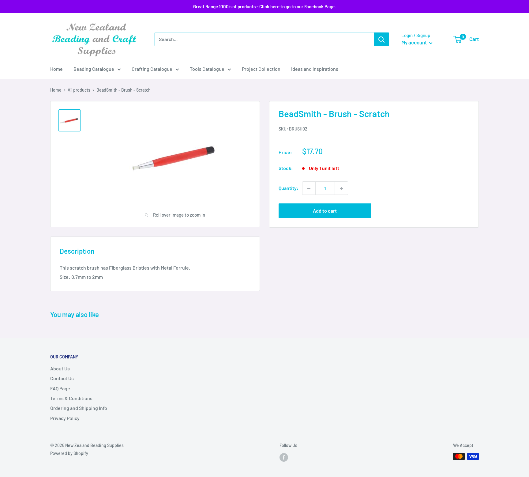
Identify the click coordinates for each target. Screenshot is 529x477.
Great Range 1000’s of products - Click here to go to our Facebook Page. (264, 6)
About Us (60, 368)
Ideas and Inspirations (314, 69)
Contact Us (62, 378)
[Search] (381, 39)
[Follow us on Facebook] (284, 457)
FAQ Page (60, 388)
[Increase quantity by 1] (341, 188)
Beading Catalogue (93, 69)
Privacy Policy (65, 418)
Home (56, 69)
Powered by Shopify (69, 453)
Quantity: (288, 188)
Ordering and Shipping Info (78, 408)
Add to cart (325, 211)
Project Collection (261, 69)
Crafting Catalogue (152, 69)
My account (414, 42)
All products (79, 90)
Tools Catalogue (207, 69)
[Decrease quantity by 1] (308, 188)
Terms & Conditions (71, 398)
